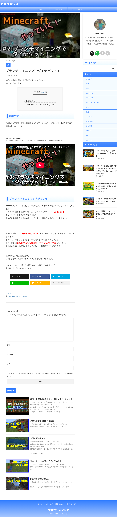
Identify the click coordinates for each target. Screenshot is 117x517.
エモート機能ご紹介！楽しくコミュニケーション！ (51, 399)
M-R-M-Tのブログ (10, 3)
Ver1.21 (88, 135)
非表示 (43, 92)
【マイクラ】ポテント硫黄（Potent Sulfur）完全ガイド (106, 153)
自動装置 (89, 126)
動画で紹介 (30, 101)
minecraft (11, 296)
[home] (107, 53)
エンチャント (90, 93)
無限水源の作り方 (37, 438)
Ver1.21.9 (89, 140)
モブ (87, 88)
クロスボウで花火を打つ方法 (42, 421)
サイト (9, 364)
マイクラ (19, 296)
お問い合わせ (59, 504)
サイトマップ (48, 504)
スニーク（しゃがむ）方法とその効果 (45, 461)
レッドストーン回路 (93, 102)
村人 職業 (89, 121)
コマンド (89, 79)
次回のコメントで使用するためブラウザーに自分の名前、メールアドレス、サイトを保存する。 (40, 374)
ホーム (40, 9)
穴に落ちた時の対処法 (39, 479)
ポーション (90, 98)
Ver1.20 (88, 131)
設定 (87, 107)
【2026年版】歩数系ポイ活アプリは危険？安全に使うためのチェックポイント (106, 186)
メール (10, 354)
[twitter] (92, 53)
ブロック (89, 116)
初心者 (25, 296)
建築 (87, 84)
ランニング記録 (77, 9)
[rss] (97, 53)
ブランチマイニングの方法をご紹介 (40, 104)
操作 (9, 293)
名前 (9, 345)
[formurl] (102, 53)
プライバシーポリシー (72, 504)
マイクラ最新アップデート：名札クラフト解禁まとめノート (106, 213)
